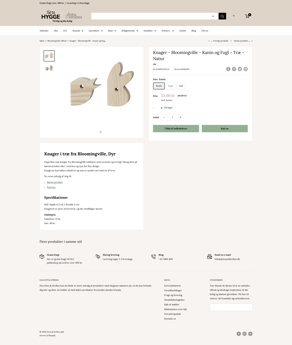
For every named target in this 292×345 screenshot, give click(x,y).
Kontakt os (170, 318)
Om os (204, 30)
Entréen (51, 187)
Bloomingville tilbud (56, 41)
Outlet (182, 30)
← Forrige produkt (219, 41)
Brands (76, 30)
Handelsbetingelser (174, 299)
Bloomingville (161, 69)
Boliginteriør (128, 30)
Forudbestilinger (173, 290)
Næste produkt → (242, 41)
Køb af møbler (171, 304)
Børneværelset (55, 182)
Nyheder (44, 30)
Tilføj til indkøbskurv (176, 128)
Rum (110, 30)
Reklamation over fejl (175, 309)
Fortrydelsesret (172, 285)
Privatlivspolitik (172, 313)
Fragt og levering (173, 295)
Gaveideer (94, 30)
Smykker (148, 30)
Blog (193, 30)
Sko (56, 30)
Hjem (42, 41)
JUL (65, 30)
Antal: (156, 117)
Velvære (166, 30)
